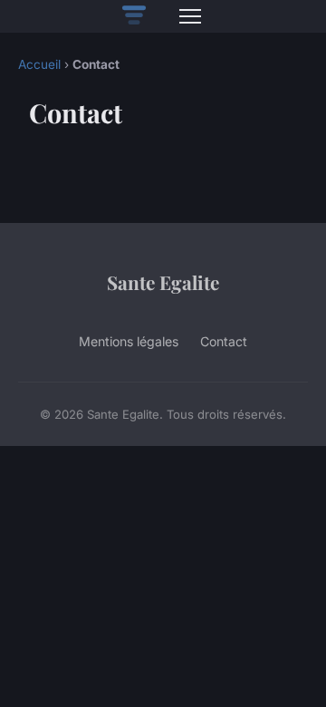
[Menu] (190, 16)
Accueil (39, 64)
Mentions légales (128, 341)
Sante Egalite (163, 282)
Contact (223, 341)
